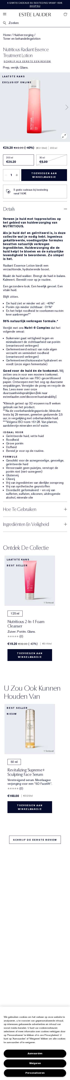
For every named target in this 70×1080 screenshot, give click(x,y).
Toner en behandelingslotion (22, 39)
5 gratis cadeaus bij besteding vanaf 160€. (35, 4)
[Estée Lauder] (35, 14)
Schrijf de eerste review (35, 839)
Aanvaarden (35, 1053)
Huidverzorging (23, 35)
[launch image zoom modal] (64, 136)
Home (7, 35)
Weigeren (35, 1063)
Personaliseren (35, 1072)
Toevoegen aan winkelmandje (44, 175)
